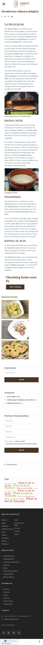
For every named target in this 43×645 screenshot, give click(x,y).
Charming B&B (8, 559)
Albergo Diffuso (8, 577)
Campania (5, 526)
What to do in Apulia (10, 483)
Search (21, 380)
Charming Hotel (8, 556)
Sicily (16, 520)
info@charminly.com (11, 619)
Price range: (8, 441)
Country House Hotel (10, 571)
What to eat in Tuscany (18, 494)
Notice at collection (6, 643)
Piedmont (5, 544)
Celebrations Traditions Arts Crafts (20, 400)
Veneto (16, 534)
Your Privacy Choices (11, 641)
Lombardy (5, 538)
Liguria (4, 535)
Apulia (4, 523)
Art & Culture (11, 397)
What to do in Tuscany (17, 486)
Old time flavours (13, 403)
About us (6, 589)
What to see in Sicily (14, 499)
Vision (5, 595)
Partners (6, 598)
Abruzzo (4, 520)
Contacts (6, 592)
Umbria (16, 531)
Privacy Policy (8, 601)
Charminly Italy (11, 464)
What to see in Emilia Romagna (26, 496)
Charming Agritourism (11, 562)
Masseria (6, 565)
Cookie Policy (8, 604)
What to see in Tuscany (20, 500)
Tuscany (17, 528)
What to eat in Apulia (25, 488)
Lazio (3, 532)
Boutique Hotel (8, 574)
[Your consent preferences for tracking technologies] (39, 641)
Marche (4, 541)
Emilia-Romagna (7, 529)
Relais (5, 568)
